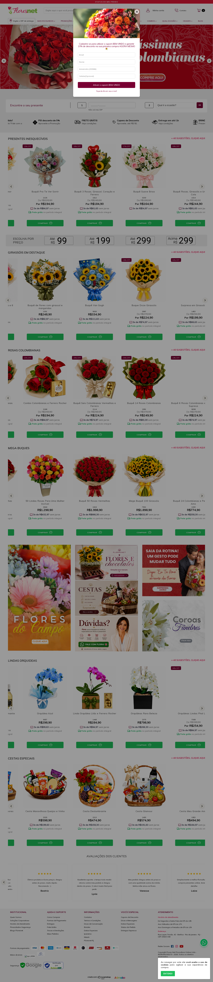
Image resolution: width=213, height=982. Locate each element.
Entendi (167, 973)
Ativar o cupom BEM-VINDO (106, 85)
